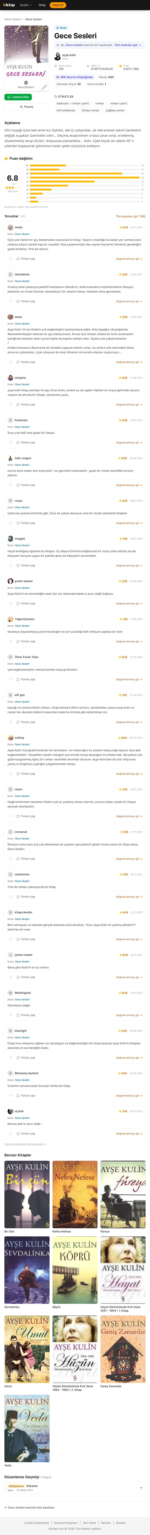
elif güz (20, 695)
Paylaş (28, 106)
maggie (20, 538)
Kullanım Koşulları (66, 1523)
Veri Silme (89, 1523)
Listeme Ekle (20, 97)
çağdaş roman (115, 110)
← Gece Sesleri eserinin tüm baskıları (29, 1507)
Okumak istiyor (69, 84)
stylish (19, 1111)
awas (18, 317)
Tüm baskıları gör (126, 45)
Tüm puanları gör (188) (131, 216)
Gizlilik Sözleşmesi (37, 1523)
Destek (120, 1523)
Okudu (106, 77)
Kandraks (21, 420)
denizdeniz (22, 274)
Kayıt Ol (58, 5)
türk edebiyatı (66, 110)
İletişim (106, 1523)
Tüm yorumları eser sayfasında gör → (25, 1143)
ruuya (18, 500)
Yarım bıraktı (96, 84)
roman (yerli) (119, 103)
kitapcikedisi (23, 912)
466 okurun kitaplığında (76, 77)
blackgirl (21, 1030)
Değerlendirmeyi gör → (129, 258)
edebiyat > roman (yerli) (73, 103)
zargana (20, 377)
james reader (24, 955)
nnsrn (18, 789)
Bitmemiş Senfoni (26, 1073)
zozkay (19, 737)
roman (99, 103)
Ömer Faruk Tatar (27, 657)
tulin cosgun (23, 458)
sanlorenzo (22, 874)
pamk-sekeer (24, 581)
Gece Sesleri (12, 19)
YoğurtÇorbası (24, 619)
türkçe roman (90, 110)
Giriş (42, 5)
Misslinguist (23, 993)
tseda (18, 227)
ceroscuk (21, 832)
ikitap (9, 5)
